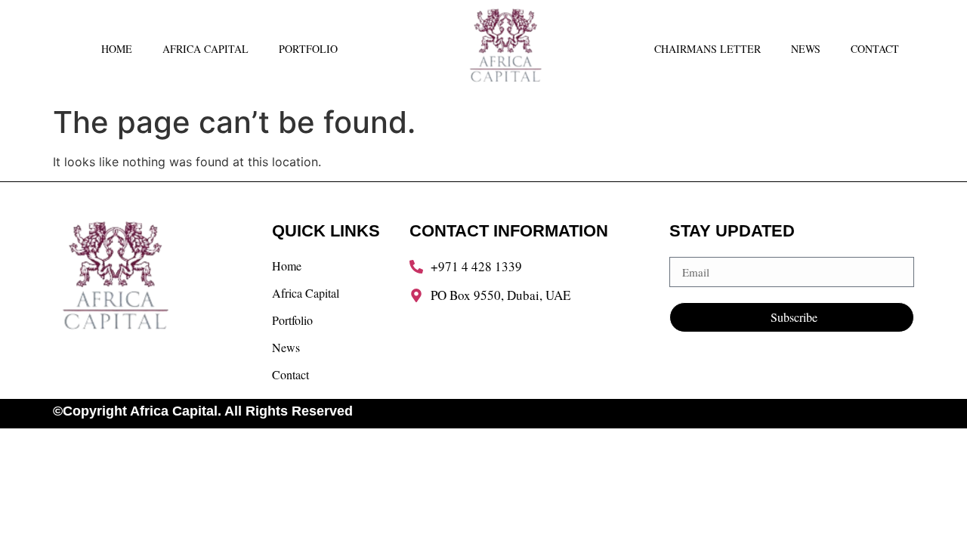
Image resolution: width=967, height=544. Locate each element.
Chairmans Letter (707, 49)
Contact (875, 49)
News (805, 49)
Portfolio (308, 49)
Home (116, 49)
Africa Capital (205, 49)
